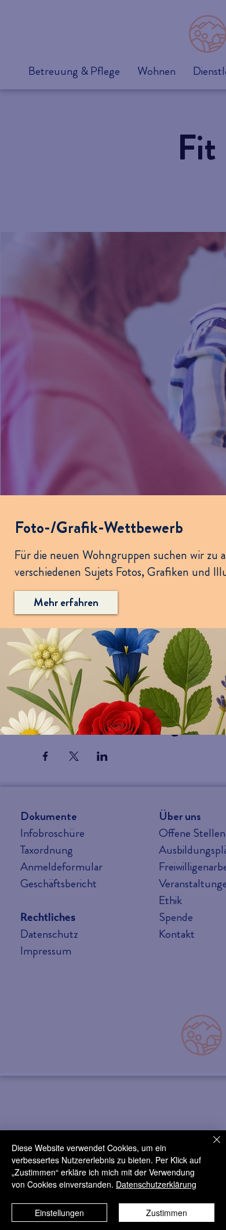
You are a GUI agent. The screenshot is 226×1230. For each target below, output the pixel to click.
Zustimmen (166, 1212)
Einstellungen (59, 1212)
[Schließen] (210, 1146)
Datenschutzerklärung (156, 1184)
